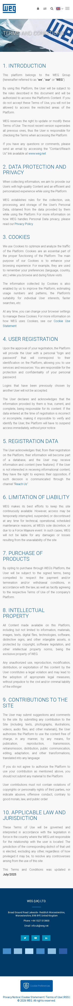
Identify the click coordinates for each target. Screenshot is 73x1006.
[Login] (38, 8)
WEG (8, 8)
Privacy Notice (11, 997)
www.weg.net (37, 153)
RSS (66, 997)
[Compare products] (45, 8)
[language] (59, 8)
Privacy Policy (24, 224)
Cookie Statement (33, 997)
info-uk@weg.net (39, 925)
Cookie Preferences (40, 985)
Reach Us (21, 484)
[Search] (52, 8)
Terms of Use (54, 997)
